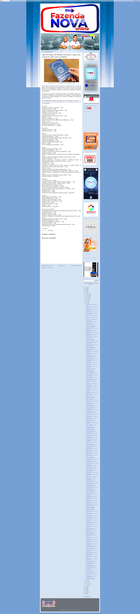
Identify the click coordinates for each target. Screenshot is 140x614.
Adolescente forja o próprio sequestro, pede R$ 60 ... (90, 457)
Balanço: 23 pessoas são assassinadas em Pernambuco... (91, 436)
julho (87, 300)
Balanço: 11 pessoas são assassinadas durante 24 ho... (91, 416)
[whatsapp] (94, 89)
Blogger (91, 284)
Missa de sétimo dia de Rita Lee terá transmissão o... (91, 524)
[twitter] (89, 89)
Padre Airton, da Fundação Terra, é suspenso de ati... (91, 309)
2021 (86, 588)
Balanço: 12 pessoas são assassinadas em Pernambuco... (91, 386)
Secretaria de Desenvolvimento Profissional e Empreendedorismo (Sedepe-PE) (62, 85)
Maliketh (92, 283)
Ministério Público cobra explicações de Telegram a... (91, 559)
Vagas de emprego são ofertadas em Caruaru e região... (91, 375)
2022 (86, 586)
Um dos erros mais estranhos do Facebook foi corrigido (90, 492)
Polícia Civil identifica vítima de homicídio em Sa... (90, 421)
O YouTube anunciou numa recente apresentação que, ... (91, 408)
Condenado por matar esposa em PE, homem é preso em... (91, 488)
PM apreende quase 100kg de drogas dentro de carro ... (91, 453)
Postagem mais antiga (76, 265)
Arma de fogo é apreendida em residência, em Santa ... (90, 431)
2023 (86, 292)
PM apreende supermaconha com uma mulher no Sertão (91, 561)
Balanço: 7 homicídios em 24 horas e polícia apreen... (91, 570)
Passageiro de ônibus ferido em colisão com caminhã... (90, 490)
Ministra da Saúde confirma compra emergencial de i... (91, 505)
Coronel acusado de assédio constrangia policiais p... (89, 371)
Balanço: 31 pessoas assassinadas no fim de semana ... (91, 518)
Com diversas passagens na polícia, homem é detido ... (91, 380)
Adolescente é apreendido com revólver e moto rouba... (90, 509)
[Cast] (96, 85)
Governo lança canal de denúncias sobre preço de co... (91, 418)
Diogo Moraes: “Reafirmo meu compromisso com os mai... (90, 326)
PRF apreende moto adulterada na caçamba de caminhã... (91, 546)
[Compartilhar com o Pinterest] (52, 230)
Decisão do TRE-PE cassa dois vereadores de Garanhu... (90, 507)
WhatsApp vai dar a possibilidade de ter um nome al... (91, 322)
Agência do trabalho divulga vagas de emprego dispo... (91, 360)
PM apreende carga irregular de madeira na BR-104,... (90, 377)
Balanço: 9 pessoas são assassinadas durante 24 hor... (91, 503)
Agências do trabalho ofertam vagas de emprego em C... (91, 496)
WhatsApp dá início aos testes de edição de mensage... (90, 470)
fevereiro (87, 583)
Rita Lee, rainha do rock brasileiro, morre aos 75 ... (91, 574)
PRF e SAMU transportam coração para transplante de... (91, 522)
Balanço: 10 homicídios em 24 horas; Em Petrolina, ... (91, 364)
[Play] (86, 85)
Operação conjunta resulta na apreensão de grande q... (90, 444)
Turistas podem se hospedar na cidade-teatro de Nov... (90, 529)
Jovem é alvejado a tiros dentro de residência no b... (91, 367)
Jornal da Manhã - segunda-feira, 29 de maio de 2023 (91, 349)
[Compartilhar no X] (50, 230)
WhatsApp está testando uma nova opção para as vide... (91, 343)
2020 (86, 589)
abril (86, 580)
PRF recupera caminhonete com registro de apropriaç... (90, 572)
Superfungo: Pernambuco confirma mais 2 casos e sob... (91, 320)
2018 (86, 592)
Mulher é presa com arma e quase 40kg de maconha (91, 531)
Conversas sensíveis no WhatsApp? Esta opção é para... (91, 447)
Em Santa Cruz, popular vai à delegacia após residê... (90, 397)
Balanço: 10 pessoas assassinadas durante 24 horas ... (90, 331)
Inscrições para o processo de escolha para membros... (91, 537)
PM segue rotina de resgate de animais (91, 341)
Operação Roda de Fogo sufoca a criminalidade (90, 479)
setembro (87, 297)
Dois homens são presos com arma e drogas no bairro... (91, 516)
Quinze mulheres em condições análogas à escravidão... (90, 486)
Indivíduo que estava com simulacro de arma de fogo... (91, 335)
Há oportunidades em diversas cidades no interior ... (90, 481)
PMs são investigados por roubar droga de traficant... (90, 425)
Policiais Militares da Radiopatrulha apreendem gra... (91, 440)
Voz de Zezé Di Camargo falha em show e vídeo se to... (91, 468)
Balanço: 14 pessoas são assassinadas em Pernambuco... (91, 313)
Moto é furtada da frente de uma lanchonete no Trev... (90, 466)
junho (87, 301)
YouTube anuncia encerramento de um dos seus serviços (91, 358)
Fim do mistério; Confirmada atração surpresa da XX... (91, 410)
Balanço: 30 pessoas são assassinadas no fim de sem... (91, 354)
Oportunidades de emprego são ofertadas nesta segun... (90, 429)
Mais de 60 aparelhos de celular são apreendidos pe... (91, 568)
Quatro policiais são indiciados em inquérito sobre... (91, 462)
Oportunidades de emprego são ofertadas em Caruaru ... (90, 412)
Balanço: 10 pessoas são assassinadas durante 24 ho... (91, 557)
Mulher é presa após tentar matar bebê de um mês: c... (91, 563)
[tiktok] (92, 89)
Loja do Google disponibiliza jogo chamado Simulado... (91, 373)
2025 (86, 289)
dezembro (87, 293)
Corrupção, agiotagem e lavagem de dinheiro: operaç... (91, 403)
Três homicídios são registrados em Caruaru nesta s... (91, 337)
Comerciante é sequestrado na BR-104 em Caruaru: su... (91, 401)
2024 (86, 290)
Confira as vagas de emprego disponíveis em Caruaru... (90, 324)
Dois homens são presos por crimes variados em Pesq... (91, 345)
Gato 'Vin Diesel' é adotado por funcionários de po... (90, 369)
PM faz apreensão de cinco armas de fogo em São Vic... (91, 438)
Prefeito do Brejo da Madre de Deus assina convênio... (91, 540)
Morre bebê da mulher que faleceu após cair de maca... (91, 548)
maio (87, 303)
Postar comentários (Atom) (49, 267)
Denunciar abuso (87, 596)
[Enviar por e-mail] (48, 230)
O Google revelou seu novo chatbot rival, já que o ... (91, 442)
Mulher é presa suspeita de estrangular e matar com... (90, 339)
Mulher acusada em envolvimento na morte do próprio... (91, 455)
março (87, 582)
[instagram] (87, 89)
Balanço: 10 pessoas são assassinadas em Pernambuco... (91, 483)
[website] (96, 89)
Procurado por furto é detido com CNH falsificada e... (91, 576)
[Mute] (89, 85)
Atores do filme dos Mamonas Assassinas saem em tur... (90, 406)
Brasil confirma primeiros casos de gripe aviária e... (91, 501)
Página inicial (62, 265)
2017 (86, 593)
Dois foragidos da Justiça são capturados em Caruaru (90, 427)
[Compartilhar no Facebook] (51, 230)
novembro (87, 294)
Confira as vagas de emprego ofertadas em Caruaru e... (90, 533)
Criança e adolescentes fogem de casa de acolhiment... (91, 473)
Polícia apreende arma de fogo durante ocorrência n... (90, 356)
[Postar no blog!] (49, 230)
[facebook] (85, 89)
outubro (87, 296)
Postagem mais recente (47, 265)
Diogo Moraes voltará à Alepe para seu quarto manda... (91, 399)
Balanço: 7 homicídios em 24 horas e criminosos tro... (91, 395)
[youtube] (91, 89)
